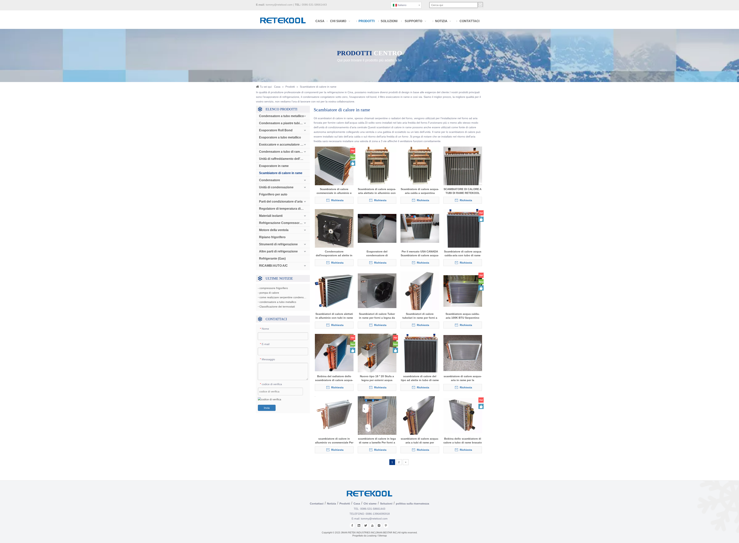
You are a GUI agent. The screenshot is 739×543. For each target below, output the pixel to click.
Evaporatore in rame (274, 166)
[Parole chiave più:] (480, 4)
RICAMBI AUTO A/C (273, 265)
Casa (357, 503)
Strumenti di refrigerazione (278, 244)
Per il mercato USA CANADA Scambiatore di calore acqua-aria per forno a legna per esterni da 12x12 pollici (420, 253)
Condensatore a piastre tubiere (281, 123)
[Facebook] (352, 525)
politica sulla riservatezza (412, 503)
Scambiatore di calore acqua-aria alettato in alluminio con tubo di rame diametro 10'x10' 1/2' (377, 191)
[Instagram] (379, 525)
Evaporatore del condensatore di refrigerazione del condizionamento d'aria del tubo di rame (377, 253)
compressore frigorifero (273, 288)
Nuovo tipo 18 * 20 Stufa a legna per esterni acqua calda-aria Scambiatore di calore (377, 378)
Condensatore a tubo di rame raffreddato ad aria (284, 151)
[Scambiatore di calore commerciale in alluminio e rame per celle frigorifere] (334, 165)
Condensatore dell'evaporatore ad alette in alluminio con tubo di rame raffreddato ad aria (334, 253)
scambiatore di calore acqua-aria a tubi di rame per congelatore (420, 440)
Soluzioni (386, 503)
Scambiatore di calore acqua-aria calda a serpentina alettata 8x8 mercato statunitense (420, 191)
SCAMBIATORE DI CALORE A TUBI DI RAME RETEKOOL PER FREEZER (463, 191)
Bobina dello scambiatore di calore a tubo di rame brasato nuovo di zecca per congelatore (462, 440)
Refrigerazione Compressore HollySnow (284, 223)
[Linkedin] (358, 525)
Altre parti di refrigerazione (278, 251)
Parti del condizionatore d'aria (281, 201)
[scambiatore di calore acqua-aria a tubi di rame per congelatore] (419, 416)
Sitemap (382, 535)
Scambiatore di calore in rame (280, 173)
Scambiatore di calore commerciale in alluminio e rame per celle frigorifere (334, 191)
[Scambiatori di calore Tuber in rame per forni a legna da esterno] (377, 290)
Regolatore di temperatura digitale (283, 208)
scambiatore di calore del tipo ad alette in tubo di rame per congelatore (420, 378)
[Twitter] (365, 525)
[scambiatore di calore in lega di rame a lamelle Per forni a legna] (377, 415)
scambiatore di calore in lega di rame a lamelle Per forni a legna (377, 440)
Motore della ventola (273, 230)
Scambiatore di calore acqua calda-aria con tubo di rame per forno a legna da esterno (462, 253)
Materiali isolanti (271, 215)
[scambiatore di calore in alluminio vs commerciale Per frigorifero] (334, 415)
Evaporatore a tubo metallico (280, 137)
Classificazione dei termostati (277, 306)
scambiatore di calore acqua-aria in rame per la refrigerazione (463, 378)
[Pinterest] (385, 525)
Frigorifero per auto (273, 194)
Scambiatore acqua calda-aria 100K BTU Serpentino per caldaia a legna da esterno (463, 316)
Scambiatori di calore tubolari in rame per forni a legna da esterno (419, 316)
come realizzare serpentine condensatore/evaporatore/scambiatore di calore (282, 297)
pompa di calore (269, 292)
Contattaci (317, 503)
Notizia (331, 503)
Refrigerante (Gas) (272, 258)
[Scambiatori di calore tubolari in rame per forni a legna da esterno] (419, 292)
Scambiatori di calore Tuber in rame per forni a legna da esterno (377, 316)
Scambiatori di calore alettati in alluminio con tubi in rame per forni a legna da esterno (334, 316)
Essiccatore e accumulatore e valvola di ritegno (284, 144)
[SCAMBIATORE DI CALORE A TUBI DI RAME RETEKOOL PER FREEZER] (462, 169)
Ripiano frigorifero (272, 237)
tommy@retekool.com (279, 4)
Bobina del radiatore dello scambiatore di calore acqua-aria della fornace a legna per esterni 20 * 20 (334, 378)
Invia (267, 407)
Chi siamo (370, 503)
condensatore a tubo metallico (277, 301)
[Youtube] (372, 525)
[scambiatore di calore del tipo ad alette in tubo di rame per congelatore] (419, 357)
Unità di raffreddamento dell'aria (282, 158)
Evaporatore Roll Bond (276, 130)
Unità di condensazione (276, 187)
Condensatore (269, 180)
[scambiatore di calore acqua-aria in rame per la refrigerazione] (462, 352)
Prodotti (344, 503)
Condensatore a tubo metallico (281, 116)
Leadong (371, 535)
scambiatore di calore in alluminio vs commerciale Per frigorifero (334, 440)
